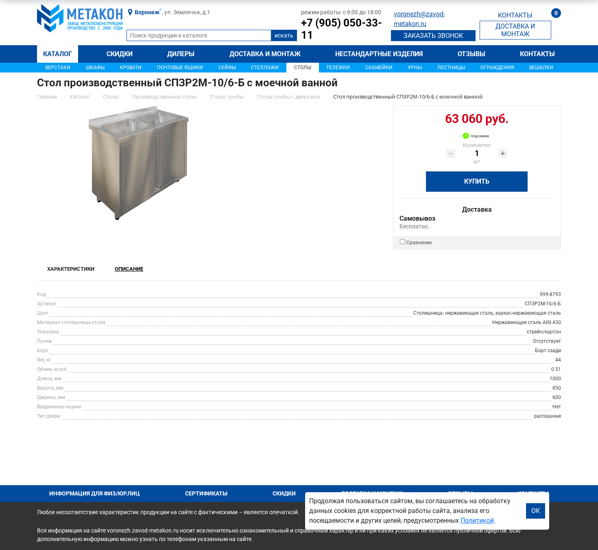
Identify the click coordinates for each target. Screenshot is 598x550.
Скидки (120, 54)
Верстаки (57, 67)
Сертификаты (206, 493)
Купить (476, 181)
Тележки (338, 67)
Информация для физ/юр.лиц (94, 493)
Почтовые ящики (180, 67)
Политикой (477, 520)
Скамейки (379, 67)
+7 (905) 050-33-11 (341, 29)
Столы (302, 67)
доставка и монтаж (515, 30)
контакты (515, 15)
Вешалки (541, 67)
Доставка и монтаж (265, 54)
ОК (535, 511)
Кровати (131, 67)
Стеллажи (265, 67)
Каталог (57, 54)
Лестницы (451, 67)
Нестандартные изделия (379, 54)
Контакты (537, 54)
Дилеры (180, 54)
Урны (415, 67)
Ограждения (497, 67)
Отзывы (471, 54)
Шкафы (95, 67)
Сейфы (227, 67)
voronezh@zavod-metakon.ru (419, 19)
